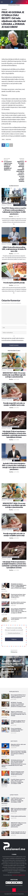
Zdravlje (4, 9)
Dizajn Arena (21, 893)
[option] (14, 667)
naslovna (8, 139)
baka (3, 139)
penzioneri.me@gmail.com (18, 875)
